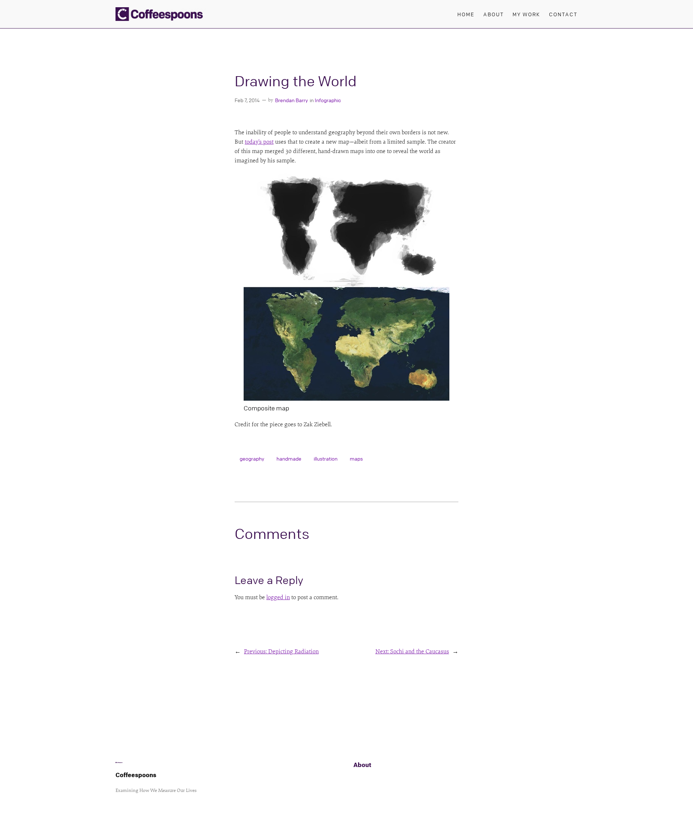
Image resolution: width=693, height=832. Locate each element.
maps (356, 458)
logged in (278, 597)
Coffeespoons (136, 775)
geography (252, 458)
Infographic (328, 100)
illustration (325, 458)
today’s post (259, 141)
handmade (288, 458)
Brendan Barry (291, 100)
